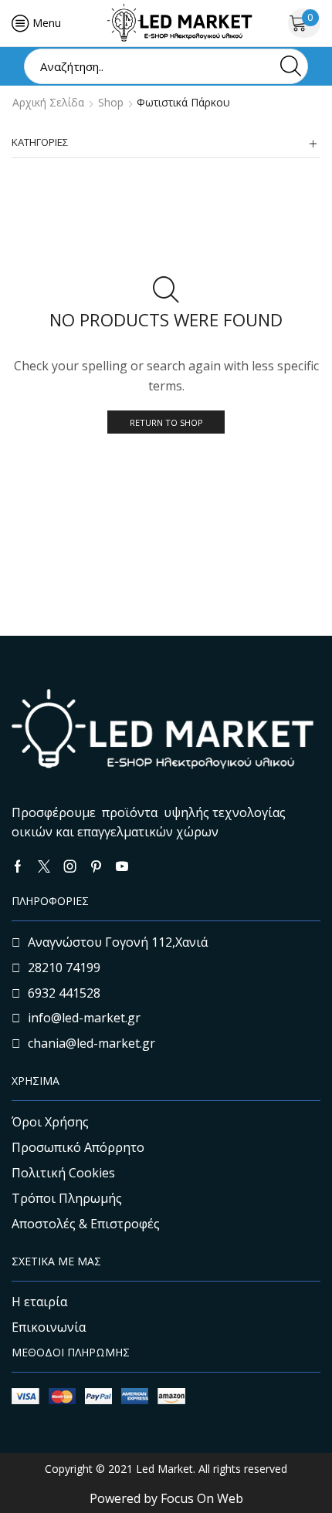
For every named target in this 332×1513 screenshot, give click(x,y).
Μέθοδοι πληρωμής (71, 1352)
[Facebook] (18, 866)
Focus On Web (202, 1498)
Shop (111, 102)
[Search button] (290, 66)
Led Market (163, 1468)
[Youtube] (122, 866)
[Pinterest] (96, 866)
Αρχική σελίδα (48, 102)
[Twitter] (44, 866)
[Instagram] (70, 866)
